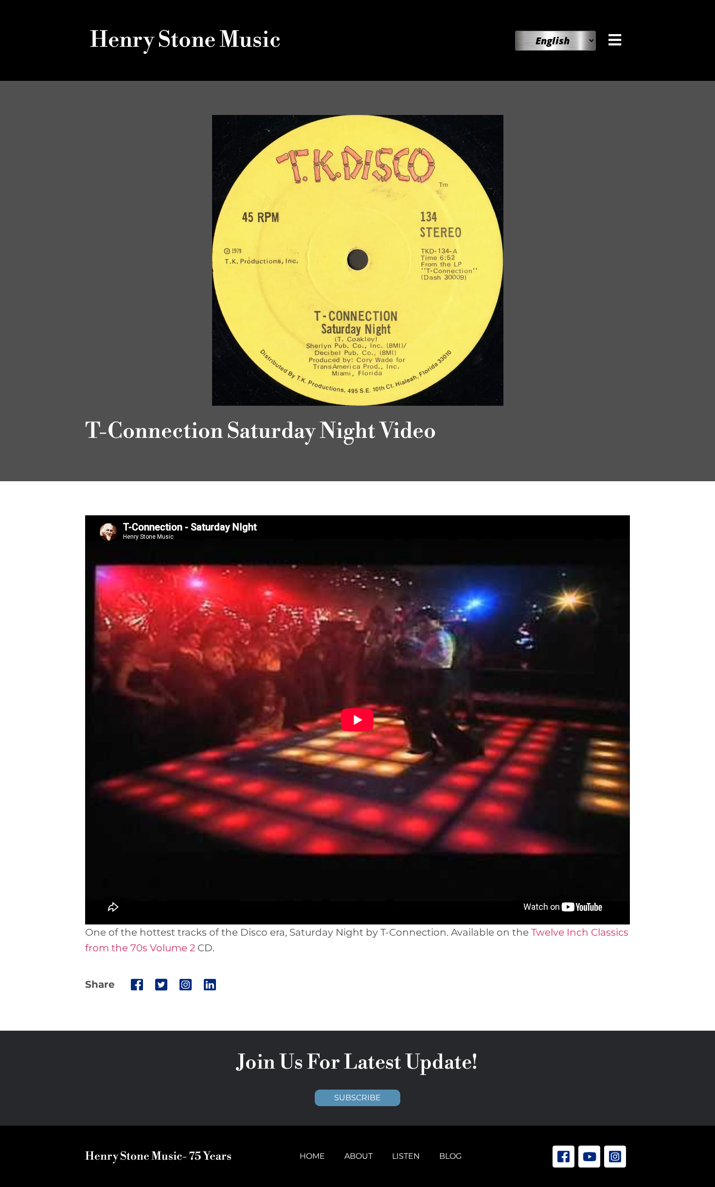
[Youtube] (589, 1157)
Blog (450, 1156)
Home (312, 1156)
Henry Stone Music (185, 40)
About (358, 1156)
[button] (617, 40)
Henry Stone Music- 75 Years (158, 1156)
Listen (406, 1156)
